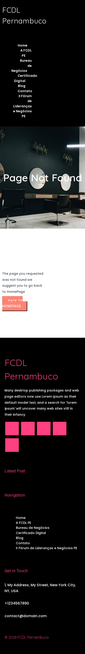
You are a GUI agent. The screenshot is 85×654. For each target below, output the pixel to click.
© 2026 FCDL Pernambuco (27, 637)
